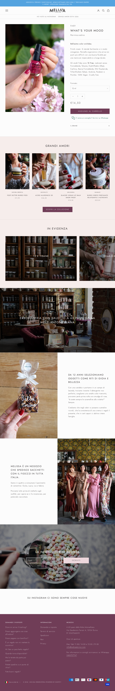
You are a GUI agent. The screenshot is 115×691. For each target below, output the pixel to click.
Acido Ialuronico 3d (44, 195)
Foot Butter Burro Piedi (17, 195)
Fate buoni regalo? (13, 671)
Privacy (43, 643)
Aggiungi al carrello (90, 111)
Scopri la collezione (57, 209)
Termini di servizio (47, 631)
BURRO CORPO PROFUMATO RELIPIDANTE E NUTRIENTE (97, 196)
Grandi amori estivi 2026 (68, 17)
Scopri (41, 261)
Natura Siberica (17, 192)
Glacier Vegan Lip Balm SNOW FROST (71, 196)
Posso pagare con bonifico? (16, 638)
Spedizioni (44, 635)
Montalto (44, 192)
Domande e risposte (48, 627)
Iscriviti (76, 560)
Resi (42, 639)
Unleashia (70, 192)
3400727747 (71, 655)
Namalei (97, 192)
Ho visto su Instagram (46, 17)
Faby (73, 25)
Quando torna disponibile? (16, 653)
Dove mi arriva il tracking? (16, 627)
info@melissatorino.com (76, 647)
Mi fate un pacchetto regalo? (17, 649)
